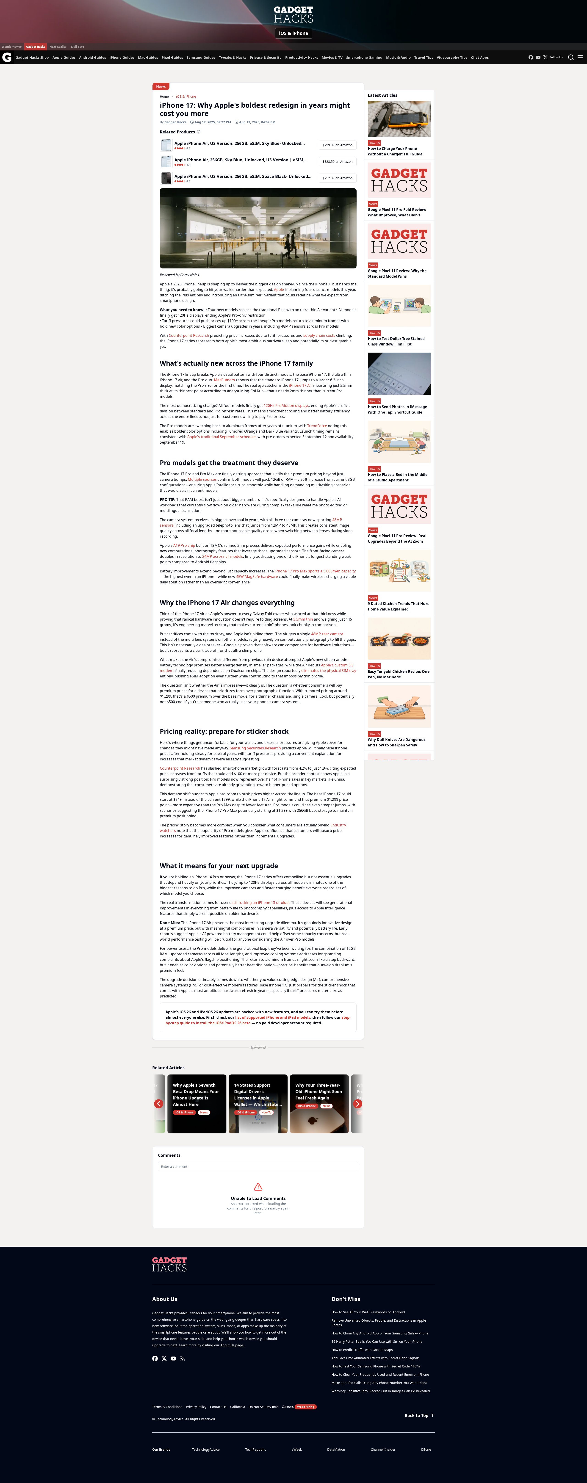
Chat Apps (480, 57)
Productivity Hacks (301, 57)
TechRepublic (255, 1449)
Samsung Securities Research (255, 748)
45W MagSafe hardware (257, 576)
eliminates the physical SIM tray (328, 670)
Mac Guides (148, 57)
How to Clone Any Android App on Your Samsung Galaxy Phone (380, 1333)
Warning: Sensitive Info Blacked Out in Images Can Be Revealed (381, 1391)
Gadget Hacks (35, 47)
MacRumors (224, 379)
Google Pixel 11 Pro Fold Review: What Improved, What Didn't (397, 212)
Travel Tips (423, 57)
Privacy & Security (266, 57)
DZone (426, 1449)
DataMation (336, 1449)
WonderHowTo (12, 47)
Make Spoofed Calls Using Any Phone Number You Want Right (379, 1383)
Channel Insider (383, 1449)
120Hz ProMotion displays (286, 405)
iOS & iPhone (293, 33)
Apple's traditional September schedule (221, 436)
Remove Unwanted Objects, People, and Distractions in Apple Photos (379, 1322)
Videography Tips (452, 57)
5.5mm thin (303, 619)
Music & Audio (398, 57)
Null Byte (77, 47)
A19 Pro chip (184, 545)
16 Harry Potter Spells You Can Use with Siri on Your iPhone (377, 1341)
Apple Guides (64, 57)
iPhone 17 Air (300, 385)
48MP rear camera (327, 633)
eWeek (297, 1449)
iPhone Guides (122, 57)
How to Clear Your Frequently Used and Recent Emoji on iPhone (380, 1374)
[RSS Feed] (182, 1358)
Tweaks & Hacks (232, 57)
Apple (279, 289)
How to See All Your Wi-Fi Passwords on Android (368, 1312)
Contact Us (218, 1407)
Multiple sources (202, 479)
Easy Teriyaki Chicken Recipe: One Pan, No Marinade (398, 674)
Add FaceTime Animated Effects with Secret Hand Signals (376, 1358)
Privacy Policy (196, 1407)
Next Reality (58, 47)
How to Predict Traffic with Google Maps (362, 1350)
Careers (298, 1406)
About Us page (232, 1345)
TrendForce (317, 425)
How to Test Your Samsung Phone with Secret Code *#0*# (376, 1366)
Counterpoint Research (189, 335)
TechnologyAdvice (206, 1449)
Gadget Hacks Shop (32, 57)
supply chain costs (319, 335)
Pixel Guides (172, 57)
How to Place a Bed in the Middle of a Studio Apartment (397, 477)
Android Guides (92, 57)
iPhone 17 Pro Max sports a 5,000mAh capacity (315, 571)
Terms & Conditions (167, 1407)
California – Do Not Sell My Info (254, 1407)
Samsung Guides (201, 57)
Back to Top (416, 1415)
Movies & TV (332, 57)
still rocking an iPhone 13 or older (260, 902)
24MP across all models (222, 556)
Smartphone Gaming (364, 57)
